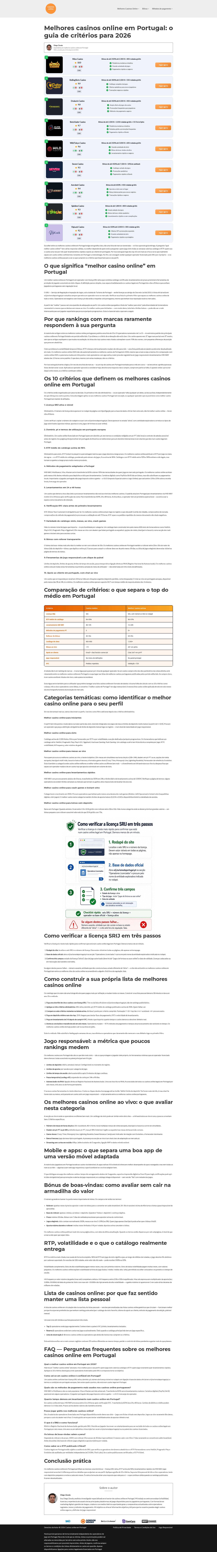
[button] (138, 8)
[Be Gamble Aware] (108, 1521)
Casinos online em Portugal (75, 1527)
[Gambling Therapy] (88, 1521)
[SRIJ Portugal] (67, 1521)
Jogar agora (163, 65)
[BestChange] (149, 1521)
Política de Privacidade (122, 1527)
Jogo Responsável (165, 1527)
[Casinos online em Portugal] (51, 8)
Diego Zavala (58, 45)
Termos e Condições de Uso (144, 1527)
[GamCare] (128, 1521)
